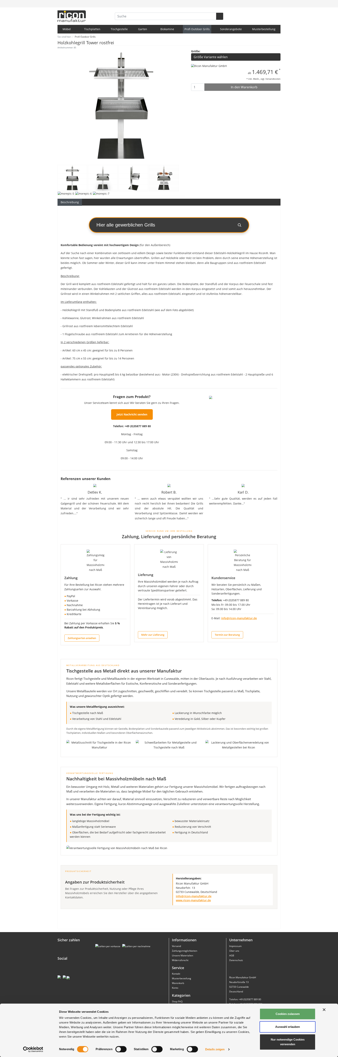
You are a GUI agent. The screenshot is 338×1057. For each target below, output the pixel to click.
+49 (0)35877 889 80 (138, 426)
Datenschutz (236, 960)
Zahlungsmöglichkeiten (184, 950)
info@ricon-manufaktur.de (239, 618)
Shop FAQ (177, 1001)
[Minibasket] (276, 3)
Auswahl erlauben (287, 1026)
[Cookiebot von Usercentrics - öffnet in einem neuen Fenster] (33, 1049)
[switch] (121, 1049)
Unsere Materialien (182, 955)
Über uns (234, 950)
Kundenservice (223, 578)
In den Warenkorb (243, 87)
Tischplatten (92, 29)
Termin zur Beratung (227, 634)
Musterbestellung (263, 29)
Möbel (67, 29)
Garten (143, 29)
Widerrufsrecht (180, 960)
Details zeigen (215, 1049)
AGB (231, 955)
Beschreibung (70, 202)
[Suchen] (219, 16)
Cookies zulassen (288, 1013)
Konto (175, 987)
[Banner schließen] (324, 1009)
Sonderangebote (231, 29)
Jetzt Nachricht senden (132, 414)
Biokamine (167, 29)
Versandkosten (272, 78)
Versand (176, 946)
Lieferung (145, 574)
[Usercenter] (268, 3)
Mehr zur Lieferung (152, 634)
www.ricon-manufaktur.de (193, 900)
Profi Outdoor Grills (197, 29)
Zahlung (70, 578)
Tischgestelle (119, 29)
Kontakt (176, 973)
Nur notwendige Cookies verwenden (288, 1042)
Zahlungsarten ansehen (82, 638)
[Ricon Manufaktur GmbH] (209, 66)
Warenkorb (178, 983)
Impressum (235, 946)
